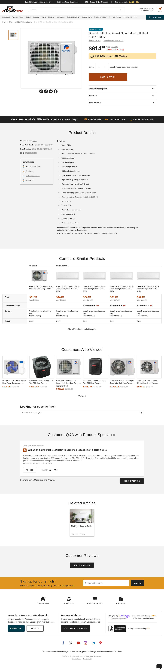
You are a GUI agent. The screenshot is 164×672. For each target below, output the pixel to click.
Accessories (60, 17)
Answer (29, 470)
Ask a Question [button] (132, 481)
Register (16, 628)
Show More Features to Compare (82, 329)
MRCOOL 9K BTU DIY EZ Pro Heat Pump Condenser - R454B (14, 382)
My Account (117, 17)
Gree (35, 141)
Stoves (28, 17)
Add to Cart (108, 77)
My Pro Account (155, 17)
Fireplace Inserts (17, 17)
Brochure (29, 171)
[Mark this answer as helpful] (50, 470)
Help (135, 17)
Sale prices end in (127, 2)
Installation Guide (33, 176)
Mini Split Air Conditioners (23, 22)
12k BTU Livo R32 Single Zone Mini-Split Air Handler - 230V (67, 288)
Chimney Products (73, 17)
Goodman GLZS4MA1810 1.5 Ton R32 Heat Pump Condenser (41, 382)
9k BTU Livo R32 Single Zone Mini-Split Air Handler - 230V (94, 288)
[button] (115, 119)
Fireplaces (6, 17)
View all (82, 396)
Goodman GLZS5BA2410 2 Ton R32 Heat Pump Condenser (94, 382)
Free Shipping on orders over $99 (37, 2)
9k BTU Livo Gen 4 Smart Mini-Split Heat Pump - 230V (41, 287)
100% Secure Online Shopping (96, 2)
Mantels (51, 17)
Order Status (127, 17)
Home (4, 22)
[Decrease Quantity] (99, 67)
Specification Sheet (33, 166)
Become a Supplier (76, 628)
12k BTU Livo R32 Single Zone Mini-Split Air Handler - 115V (121, 288)
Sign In (35, 629)
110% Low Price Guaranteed (67, 2)
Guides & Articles (100, 17)
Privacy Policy (87, 659)
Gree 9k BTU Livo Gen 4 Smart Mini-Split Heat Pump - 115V (68, 382)
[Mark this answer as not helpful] (55, 470)
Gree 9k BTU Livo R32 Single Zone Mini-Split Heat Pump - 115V (122, 382)
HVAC (44, 17)
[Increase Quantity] (105, 67)
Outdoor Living (87, 17)
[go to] (14, 367)
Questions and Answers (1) (113, 41)
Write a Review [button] (94, 41)
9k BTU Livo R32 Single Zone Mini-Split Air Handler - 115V (148, 288)
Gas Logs (36, 17)
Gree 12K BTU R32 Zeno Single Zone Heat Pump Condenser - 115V (147, 382)
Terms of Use (76, 659)
